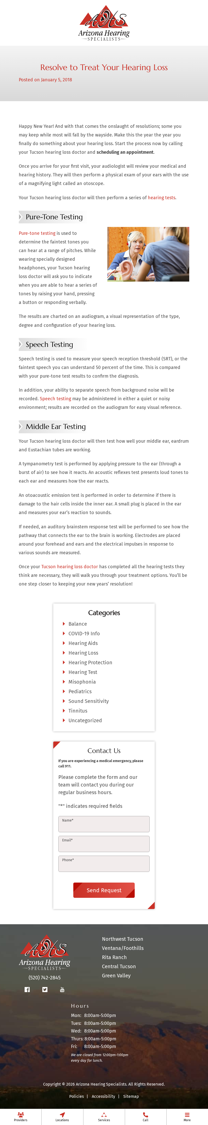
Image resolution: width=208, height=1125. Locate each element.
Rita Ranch (114, 957)
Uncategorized (85, 720)
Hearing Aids (83, 643)
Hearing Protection (90, 662)
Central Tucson (119, 966)
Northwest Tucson (122, 939)
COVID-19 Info (84, 633)
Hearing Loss (83, 653)
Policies (76, 1096)
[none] (20, 1117)
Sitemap (131, 1096)
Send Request (104, 890)
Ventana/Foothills (123, 948)
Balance (77, 624)
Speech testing (56, 399)
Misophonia (82, 682)
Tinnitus (77, 711)
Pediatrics (80, 691)
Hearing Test (82, 672)
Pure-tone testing (37, 233)
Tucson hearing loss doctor (69, 566)
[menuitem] (20, 1117)
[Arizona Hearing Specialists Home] (104, 22)
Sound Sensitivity (88, 701)
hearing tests (161, 198)
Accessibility (103, 1096)
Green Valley (116, 976)
